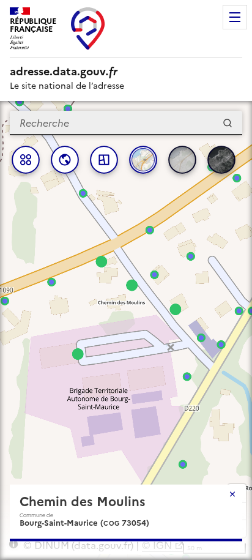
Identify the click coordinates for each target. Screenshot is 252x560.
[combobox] (126, 123)
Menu (235, 17)
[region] (126, 330)
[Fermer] (232, 494)
